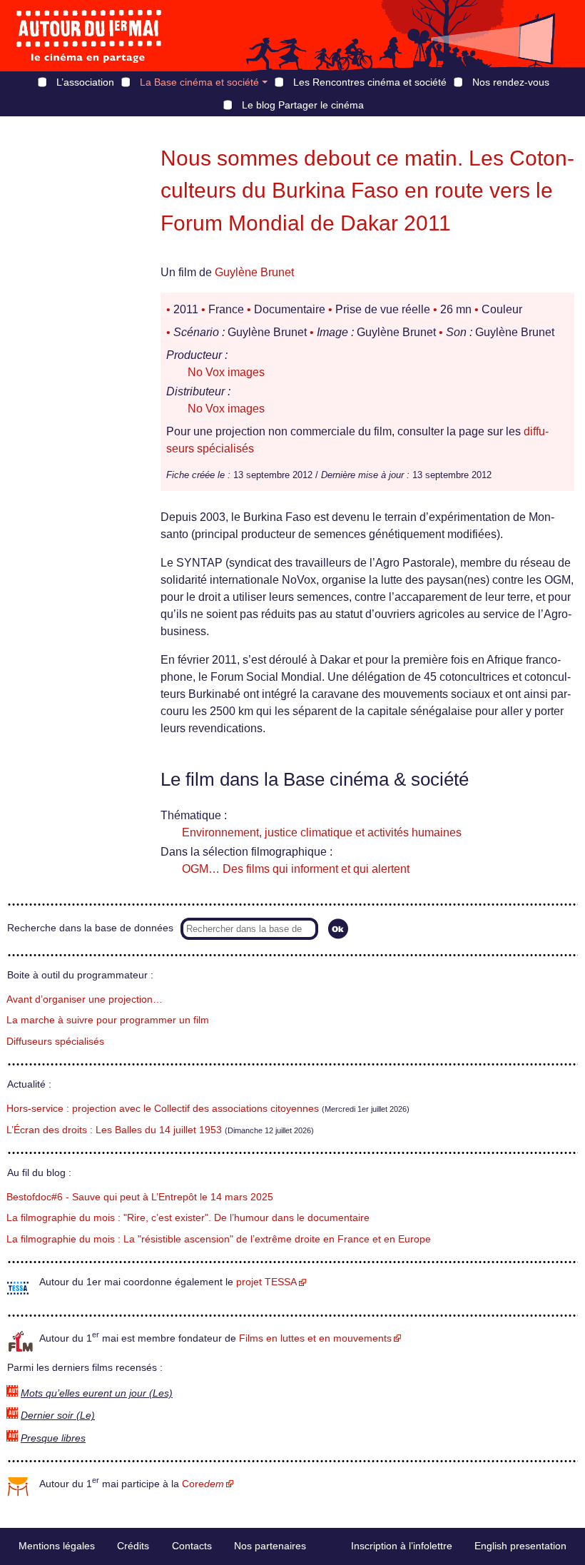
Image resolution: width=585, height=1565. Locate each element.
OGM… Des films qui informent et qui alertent (296, 869)
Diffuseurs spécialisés (55, 1041)
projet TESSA (266, 1282)
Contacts (192, 1545)
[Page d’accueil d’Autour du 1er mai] (89, 35)
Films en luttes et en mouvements (315, 1338)
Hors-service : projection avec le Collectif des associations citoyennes (162, 1108)
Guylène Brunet (254, 272)
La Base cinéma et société (199, 82)
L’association (85, 82)
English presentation (520, 1545)
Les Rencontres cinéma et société (370, 82)
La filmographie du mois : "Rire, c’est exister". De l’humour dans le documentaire (188, 1217)
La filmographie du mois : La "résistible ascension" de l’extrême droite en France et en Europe (218, 1239)
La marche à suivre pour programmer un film (107, 1020)
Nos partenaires (270, 1545)
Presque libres (53, 1438)
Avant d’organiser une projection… (84, 999)
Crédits (133, 1545)
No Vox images (226, 372)
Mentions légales (57, 1545)
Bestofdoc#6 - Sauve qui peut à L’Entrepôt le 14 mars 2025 (139, 1197)
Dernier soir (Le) (58, 1415)
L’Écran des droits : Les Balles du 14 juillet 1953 (114, 1130)
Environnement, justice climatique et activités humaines (322, 832)
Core (203, 1484)
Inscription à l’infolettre (401, 1545)
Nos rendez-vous (510, 82)
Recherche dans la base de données (90, 928)
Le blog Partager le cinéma (303, 105)
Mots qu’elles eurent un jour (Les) (97, 1393)
